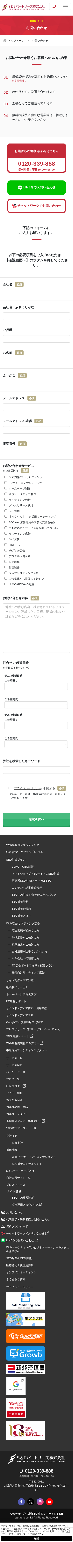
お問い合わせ (14, 1212)
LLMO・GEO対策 (23, 866)
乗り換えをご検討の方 (25, 944)
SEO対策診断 (20, 901)
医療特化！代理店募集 (19, 1265)
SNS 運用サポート (18, 1036)
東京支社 (17, 1142)
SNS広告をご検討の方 (25, 937)
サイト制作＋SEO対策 (20, 980)
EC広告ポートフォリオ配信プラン (33, 965)
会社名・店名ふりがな (18, 307)
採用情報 (11, 1149)
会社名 (12, 284)
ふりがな (14, 375)
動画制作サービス (17, 987)
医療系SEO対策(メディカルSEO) (32, 880)
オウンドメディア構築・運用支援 (26, 1008)
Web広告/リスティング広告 (23, 923)
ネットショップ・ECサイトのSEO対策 (35, 873)
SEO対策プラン (16, 859)
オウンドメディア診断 (19, 1015)
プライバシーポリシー (27, 788)
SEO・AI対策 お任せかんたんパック (34, 894)
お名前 (12, 352)
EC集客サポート (16, 1001)
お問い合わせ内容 (20, 598)
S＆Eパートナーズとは (20, 1170)
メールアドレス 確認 (22, 421)
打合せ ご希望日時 (16, 665)
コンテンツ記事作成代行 (27, 887)
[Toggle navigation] (65, 6)
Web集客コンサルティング (22, 844)
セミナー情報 (14, 1093)
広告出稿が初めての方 (25, 930)
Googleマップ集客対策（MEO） (26, 1022)
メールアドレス (18, 398)
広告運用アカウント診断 (27, 1204)
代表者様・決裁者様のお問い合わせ (28, 1219)
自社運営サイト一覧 (18, 1177)
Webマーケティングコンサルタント (34, 1156)
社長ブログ (14, 1086)
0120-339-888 (39, 1471)
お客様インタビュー (18, 1114)
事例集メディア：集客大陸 (24, 1121)
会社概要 (11, 1135)
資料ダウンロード (17, 1226)
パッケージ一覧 (15, 1072)
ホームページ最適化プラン (22, 994)
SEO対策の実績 (21, 908)
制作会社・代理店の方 (25, 958)
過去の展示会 (14, 1100)
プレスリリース (15, 1184)
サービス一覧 (14, 1058)
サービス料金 (14, 1065)
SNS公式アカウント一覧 (21, 1128)
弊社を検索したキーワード (21, 761)
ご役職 (7, 330)
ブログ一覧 (13, 1079)
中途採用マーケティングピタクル (26, 1050)
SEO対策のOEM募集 (19, 1258)
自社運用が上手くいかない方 (29, 951)
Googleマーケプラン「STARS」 (26, 851)
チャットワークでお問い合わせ (25, 1233)
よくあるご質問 (15, 1279)
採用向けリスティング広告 (28, 972)
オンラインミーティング (21, 1272)
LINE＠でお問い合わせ (20, 1240)
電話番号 (14, 443)
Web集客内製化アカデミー (23, 1043)
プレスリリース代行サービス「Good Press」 (34, 1029)
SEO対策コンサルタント (27, 1163)
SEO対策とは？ (21, 915)
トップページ (16, 40)
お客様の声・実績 (17, 1107)
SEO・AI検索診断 (23, 1197)
